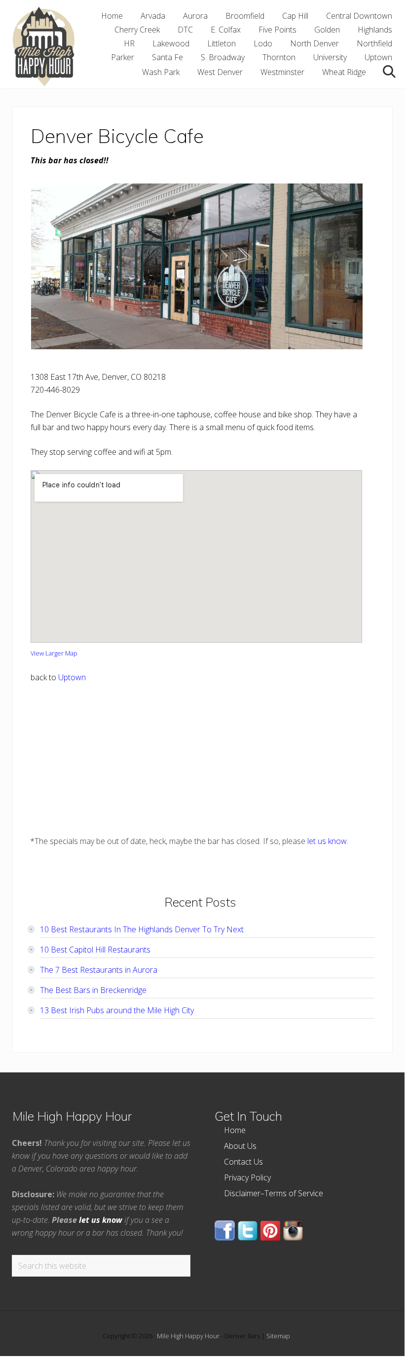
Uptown (72, 677)
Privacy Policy (247, 1177)
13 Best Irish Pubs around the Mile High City (117, 1010)
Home (235, 1130)
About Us (240, 1145)
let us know (327, 841)
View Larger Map (54, 653)
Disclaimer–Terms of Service (273, 1193)
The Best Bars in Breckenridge (93, 990)
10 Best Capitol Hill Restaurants (95, 949)
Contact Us (243, 1161)
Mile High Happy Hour (188, 1335)
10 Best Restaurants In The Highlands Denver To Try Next (142, 929)
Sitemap (278, 1335)
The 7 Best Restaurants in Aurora (98, 969)
